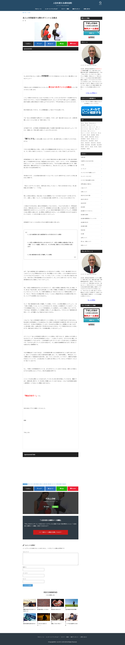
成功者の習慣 (84, 226)
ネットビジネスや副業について (88, 172)
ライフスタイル (92, 131)
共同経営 (37, 484)
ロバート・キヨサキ (86, 133)
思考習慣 (91, 140)
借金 (98, 134)
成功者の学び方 (84, 222)
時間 (83, 144)
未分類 (25, 484)
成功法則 (94, 142)
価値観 (93, 134)
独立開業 (59, 484)
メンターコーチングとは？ (51, 9)
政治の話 (83, 230)
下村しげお (94, 133)
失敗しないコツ (52, 484)
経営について (84, 245)
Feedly (55, 506)
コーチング (93, 127)
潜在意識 (88, 144)
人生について (84, 187)
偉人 (83, 136)
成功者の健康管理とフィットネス (88, 218)
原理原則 (84, 138)
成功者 (99, 142)
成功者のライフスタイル (86, 210)
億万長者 (92, 136)
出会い (97, 136)
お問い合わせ (87, 9)
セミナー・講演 (65, 9)
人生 (100, 133)
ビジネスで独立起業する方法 (87, 180)
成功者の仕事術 (84, 214)
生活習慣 (99, 144)
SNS (83, 123)
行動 (96, 146)
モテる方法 (84, 131)
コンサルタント (85, 127)
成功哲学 (88, 142)
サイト (24, 579)
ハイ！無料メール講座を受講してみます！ (50, 532)
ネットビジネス (85, 129)
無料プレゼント (76, 9)
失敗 (46, 484)
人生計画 (84, 134)
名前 (24, 567)
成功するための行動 (85, 195)
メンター (98, 129)
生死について (84, 237)
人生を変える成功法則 (62, 3)
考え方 (87, 146)
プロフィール (38, 9)
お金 (87, 123)
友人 (42, 484)
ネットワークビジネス (86, 176)
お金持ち (84, 125)
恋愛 (97, 140)
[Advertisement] (50, 61)
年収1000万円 (85, 140)
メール (25, 573)
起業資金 (84, 148)
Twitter (47, 506)
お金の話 (83, 157)
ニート (98, 127)
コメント (26, 551)
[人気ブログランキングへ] (91, 37)
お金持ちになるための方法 (87, 161)
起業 (65, 484)
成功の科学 (83, 203)
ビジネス (31, 484)
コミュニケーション (92, 125)
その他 (82, 164)
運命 (89, 148)
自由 (92, 146)
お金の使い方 (93, 123)
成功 (83, 142)
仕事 (89, 134)
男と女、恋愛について (86, 241)
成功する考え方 (84, 199)
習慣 (83, 146)
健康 (87, 136)
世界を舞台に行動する (86, 184)
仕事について (84, 191)
